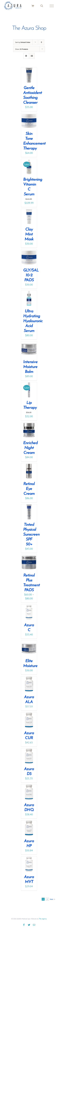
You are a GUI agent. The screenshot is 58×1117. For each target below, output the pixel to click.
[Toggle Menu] (51, 7)
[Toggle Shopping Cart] (32, 7)
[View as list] (31, 59)
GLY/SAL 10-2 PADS (31, 278)
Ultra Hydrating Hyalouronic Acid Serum (33, 324)
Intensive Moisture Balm (30, 370)
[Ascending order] (41, 45)
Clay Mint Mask (29, 237)
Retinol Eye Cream (29, 492)
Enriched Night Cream (30, 451)
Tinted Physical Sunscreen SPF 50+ (31, 537)
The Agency (43, 922)
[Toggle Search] (41, 7)
